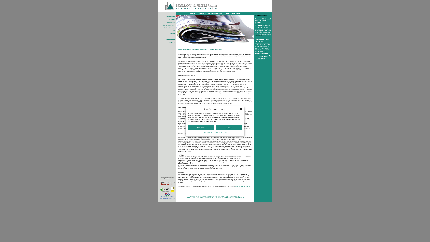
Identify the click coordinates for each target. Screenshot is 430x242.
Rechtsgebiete (171, 22)
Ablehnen (229, 128)
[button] (241, 109)
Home (173, 14)
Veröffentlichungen (169, 28)
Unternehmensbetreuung (233, 13)
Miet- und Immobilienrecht (215, 13)
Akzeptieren (201, 128)
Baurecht (201, 13)
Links (173, 30)
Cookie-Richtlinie (208, 132)
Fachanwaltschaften (169, 25)
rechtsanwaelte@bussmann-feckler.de (234, 197)
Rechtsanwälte (171, 16)
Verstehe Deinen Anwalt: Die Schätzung (262, 40)
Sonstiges (172, 33)
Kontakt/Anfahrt (170, 39)
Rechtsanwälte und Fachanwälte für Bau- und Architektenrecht (223, 196)
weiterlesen (258, 36)
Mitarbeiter (172, 19)
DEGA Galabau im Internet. (242, 186)
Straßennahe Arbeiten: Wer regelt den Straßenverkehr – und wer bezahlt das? (200, 49)
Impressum (217, 132)
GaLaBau (192, 13)
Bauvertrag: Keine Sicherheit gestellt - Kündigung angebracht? (263, 20)
